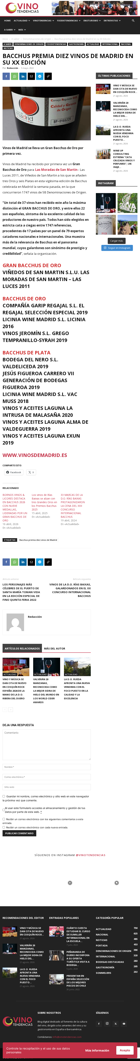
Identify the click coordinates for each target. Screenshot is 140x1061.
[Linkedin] (23, 76)
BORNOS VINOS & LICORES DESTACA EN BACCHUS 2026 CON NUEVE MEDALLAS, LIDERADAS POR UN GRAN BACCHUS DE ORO (15, 507)
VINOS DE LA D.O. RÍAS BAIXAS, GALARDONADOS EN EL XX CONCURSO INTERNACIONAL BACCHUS (70, 590)
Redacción (12, 68)
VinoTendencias (42, 20)
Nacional (126, 44)
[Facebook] (6, 76)
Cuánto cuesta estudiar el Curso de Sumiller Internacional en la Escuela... (78, 934)
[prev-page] (5, 709)
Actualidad (20, 20)
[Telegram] (39, 76)
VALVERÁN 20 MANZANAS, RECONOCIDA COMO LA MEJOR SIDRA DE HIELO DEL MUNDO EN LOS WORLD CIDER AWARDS (46, 691)
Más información (97, 1050)
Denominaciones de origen (37, 39)
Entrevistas (111, 20)
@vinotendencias (91, 855)
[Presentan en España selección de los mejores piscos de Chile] (56, 979)
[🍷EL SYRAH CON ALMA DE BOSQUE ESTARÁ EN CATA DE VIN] (106, 225)
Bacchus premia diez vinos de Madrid (38, 540)
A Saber (8, 29)
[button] (133, 20)
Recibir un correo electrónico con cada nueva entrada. (37, 827)
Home (7, 20)
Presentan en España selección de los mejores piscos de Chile (78, 980)
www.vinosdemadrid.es (35, 455)
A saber (15, 39)
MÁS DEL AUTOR (54, 648)
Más (20, 29)
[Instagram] (107, 1024)
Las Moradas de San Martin (56, 170)
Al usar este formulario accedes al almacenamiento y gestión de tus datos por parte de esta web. (45, 809)
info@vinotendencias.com (67, 1037)
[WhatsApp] (14, 76)
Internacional (110, 44)
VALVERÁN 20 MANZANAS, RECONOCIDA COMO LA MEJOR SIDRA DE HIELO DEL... (125, 109)
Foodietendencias (67, 20)
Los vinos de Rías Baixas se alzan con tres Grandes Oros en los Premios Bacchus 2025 (44, 502)
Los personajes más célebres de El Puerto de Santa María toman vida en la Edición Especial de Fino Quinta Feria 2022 (21, 592)
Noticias (8, 48)
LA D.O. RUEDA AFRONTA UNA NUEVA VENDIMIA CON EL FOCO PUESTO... (123, 133)
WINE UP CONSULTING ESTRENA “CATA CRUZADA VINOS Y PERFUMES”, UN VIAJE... (124, 159)
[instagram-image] (23, 883)
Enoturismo (90, 20)
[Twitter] (115, 1024)
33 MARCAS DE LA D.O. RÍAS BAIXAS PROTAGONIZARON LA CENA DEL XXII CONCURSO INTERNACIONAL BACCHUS (73, 505)
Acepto (125, 1050)
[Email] (31, 76)
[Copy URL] (48, 76)
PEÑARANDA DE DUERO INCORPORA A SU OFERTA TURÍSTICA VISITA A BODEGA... (78, 958)
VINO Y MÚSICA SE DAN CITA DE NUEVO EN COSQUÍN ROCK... (125, 89)
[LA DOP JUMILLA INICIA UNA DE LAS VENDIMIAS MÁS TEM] (127, 225)
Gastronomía (76, 44)
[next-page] (10, 709)
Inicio (5, 39)
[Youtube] (124, 1024)
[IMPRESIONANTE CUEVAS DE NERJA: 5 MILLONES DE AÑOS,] (127, 203)
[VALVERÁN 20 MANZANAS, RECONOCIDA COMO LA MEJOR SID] (106, 203)
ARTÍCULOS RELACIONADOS (22, 648)
